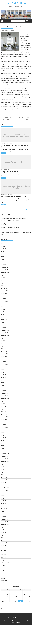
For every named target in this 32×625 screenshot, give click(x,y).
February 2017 (4, 543)
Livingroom (4, 112)
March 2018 (4, 508)
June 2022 (3, 375)
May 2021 (3, 409)
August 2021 (4, 401)
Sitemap (3, 582)
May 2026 (3, 251)
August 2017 (4, 527)
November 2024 (5, 298)
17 (3, 599)
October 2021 (4, 396)
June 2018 (3, 501)
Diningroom (4, 560)
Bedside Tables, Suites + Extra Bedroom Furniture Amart (15, 230)
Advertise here (4, 577)
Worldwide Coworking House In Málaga (7, 118)
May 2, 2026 (4, 194)
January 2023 (4, 356)
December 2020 (5, 422)
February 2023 (4, 354)
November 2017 (5, 519)
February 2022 (4, 385)
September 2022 (5, 367)
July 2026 (3, 246)
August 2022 (4, 369)
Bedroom (3, 557)
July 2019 (3, 466)
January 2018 (4, 514)
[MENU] (30, 21)
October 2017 (4, 522)
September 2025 (5, 272)
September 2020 (5, 430)
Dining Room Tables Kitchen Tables (10, 227)
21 (20, 599)
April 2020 (3, 443)
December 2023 (5, 327)
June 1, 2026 (4, 169)
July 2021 (3, 403)
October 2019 (4, 459)
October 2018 (4, 490)
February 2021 (4, 417)
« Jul (2, 608)
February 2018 (4, 511)
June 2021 (3, 406)
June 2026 (3, 248)
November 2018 (5, 487)
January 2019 (4, 482)
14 (20, 596)
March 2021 (4, 414)
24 (3, 601)
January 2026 (4, 262)
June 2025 (3, 280)
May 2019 (3, 472)
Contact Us (3, 578)
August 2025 (4, 275)
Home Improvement (6, 567)
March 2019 (4, 477)
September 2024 (5, 304)
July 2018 (3, 498)
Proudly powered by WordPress (10, 620)
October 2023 (4, 333)
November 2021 (5, 393)
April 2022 (3, 380)
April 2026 (3, 254)
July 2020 (3, 435)
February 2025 (4, 290)
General (3, 565)
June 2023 (3, 343)
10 (3, 596)
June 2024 (3, 311)
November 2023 (5, 330)
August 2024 (4, 306)
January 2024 (4, 325)
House (2, 570)
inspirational (14, 112)
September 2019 (5, 461)
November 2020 (5, 424)
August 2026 (4, 243)
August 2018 (4, 495)
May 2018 (3, 503)
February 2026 (4, 259)
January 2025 (4, 293)
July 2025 (3, 277)
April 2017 (3, 537)
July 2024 (3, 309)
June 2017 (3, 532)
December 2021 (5, 390)
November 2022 (5, 361)
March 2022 (4, 382)
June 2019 (3, 469)
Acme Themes (16, 622)
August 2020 (4, 432)
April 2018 (3, 506)
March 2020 (4, 445)
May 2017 (3, 535)
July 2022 (3, 372)
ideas (10, 112)
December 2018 (5, 485)
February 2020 (4, 448)
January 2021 (4, 419)
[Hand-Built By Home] (16, 18)
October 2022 (4, 364)
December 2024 (5, 296)
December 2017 (5, 516)
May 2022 (3, 377)
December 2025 (5, 264)
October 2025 (4, 269)
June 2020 (3, 438)
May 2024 (3, 314)
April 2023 (3, 348)
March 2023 (4, 351)
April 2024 (3, 317)
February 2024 (4, 322)
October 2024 (4, 301)
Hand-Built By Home (16, 3)
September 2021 (5, 398)
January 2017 (4, 545)
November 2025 (5, 267)
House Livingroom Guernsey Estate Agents (16, 187)
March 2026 (4, 256)
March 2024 (4, 319)
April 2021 (3, 411)
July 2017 (3, 529)
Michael (12, 30)
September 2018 (5, 493)
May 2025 (3, 283)
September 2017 (5, 524)
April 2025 (3, 285)
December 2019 (5, 453)
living (19, 112)
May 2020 (3, 440)
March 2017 (4, 540)
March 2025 (4, 288)
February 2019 (4, 480)
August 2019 (4, 464)
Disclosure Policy (5, 580)
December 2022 (5, 359)
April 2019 (3, 474)
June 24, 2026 (5, 143)
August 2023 (4, 338)
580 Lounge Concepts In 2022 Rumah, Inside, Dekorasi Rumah (16, 136)
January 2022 (4, 388)
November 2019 (5, 456)
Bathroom (3, 554)
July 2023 (3, 340)
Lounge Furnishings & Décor (16, 162)
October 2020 (4, 427)
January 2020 (4, 451)
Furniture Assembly (6, 562)
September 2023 (5, 335)
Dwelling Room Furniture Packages (25, 118)
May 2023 (3, 346)
